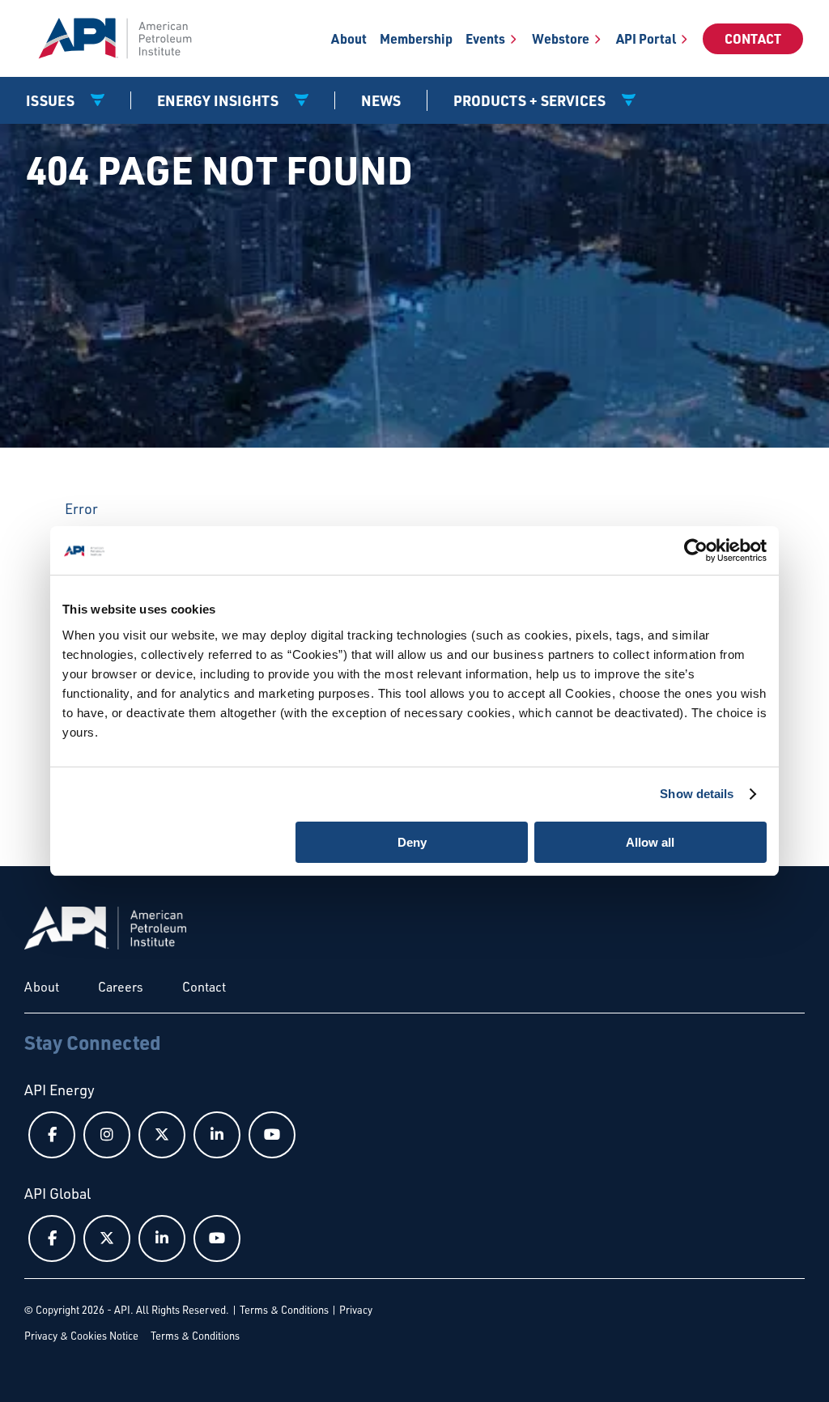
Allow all (650, 842)
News (381, 100)
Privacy (355, 1309)
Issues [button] (52, 100)
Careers (120, 987)
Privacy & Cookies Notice (81, 1335)
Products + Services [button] (531, 100)
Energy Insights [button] (219, 100)
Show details (696, 794)
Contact (753, 38)
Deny (412, 842)
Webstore (560, 38)
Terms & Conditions (284, 1309)
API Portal (646, 38)
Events (485, 38)
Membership (416, 38)
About (349, 38)
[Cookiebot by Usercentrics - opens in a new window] (696, 550)
